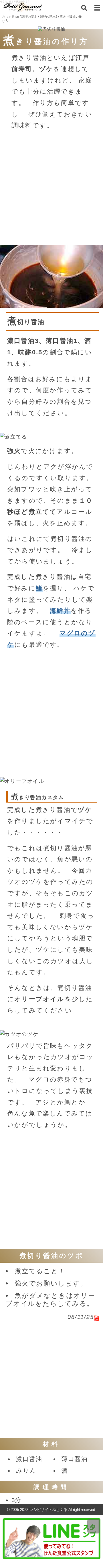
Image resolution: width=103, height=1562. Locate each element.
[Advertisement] (51, 187)
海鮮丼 (60, 610)
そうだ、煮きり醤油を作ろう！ (16, 1)
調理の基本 (29, 16)
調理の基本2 (48, 16)
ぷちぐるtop (10, 16)
